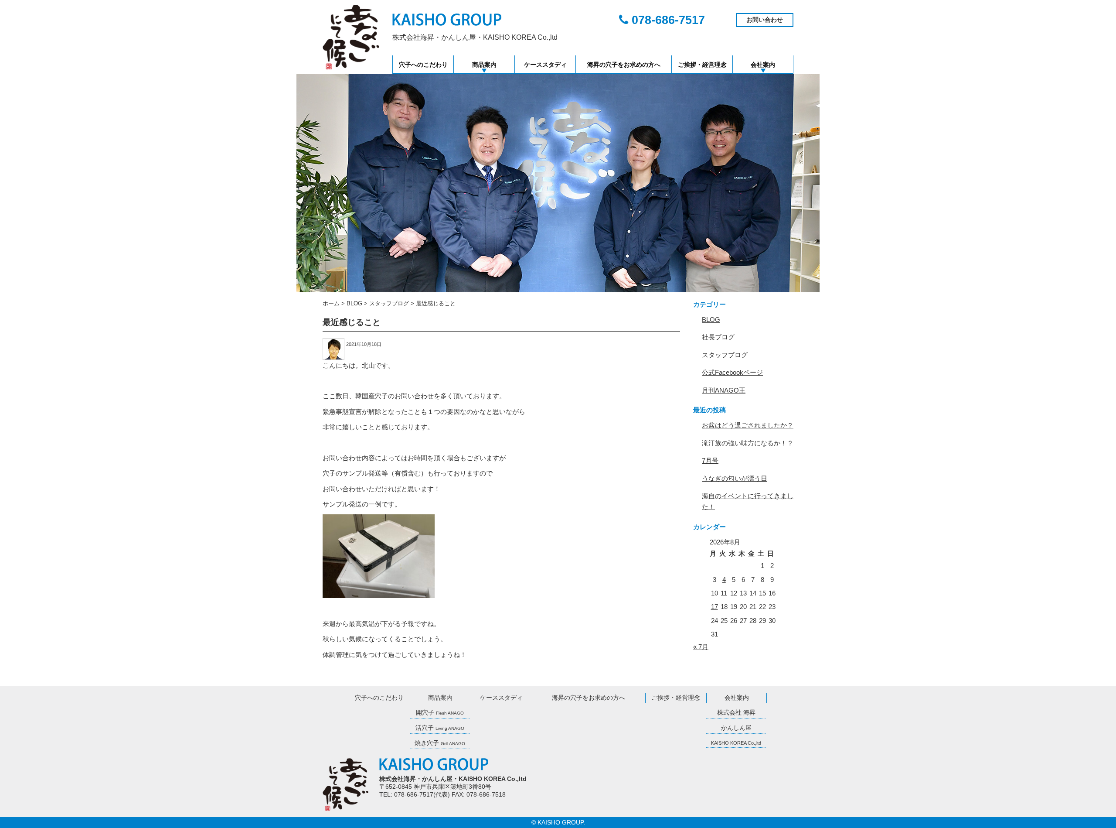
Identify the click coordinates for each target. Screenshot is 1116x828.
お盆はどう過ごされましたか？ (747, 425)
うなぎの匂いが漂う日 (734, 478)
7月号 (710, 460)
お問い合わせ (764, 20)
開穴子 (440, 712)
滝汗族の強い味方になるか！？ (747, 443)
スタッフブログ (725, 355)
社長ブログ (718, 337)
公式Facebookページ (732, 372)
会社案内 (763, 65)
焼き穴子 (440, 743)
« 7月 (700, 646)
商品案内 (484, 65)
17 (714, 606)
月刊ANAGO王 (723, 390)
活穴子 (439, 728)
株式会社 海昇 (736, 712)
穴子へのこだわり (423, 65)
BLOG (711, 319)
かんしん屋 (736, 728)
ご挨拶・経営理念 (702, 65)
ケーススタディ (545, 65)
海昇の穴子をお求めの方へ (623, 65)
